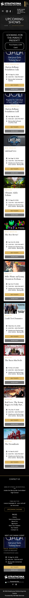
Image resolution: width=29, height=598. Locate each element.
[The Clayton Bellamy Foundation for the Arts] (26, 4)
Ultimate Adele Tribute (11, 194)
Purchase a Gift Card (15, 46)
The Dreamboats (12, 444)
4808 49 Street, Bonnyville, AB (14, 487)
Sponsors (14, 523)
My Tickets (14, 527)
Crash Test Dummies (14, 318)
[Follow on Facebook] (13, 584)
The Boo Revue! (11, 235)
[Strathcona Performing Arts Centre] (11, 4)
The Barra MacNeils (13, 360)
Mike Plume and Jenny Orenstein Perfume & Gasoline (14, 279)
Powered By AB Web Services (14, 595)
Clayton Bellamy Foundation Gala (12, 68)
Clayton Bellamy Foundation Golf (12, 110)
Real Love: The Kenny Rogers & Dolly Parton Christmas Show (14, 404)
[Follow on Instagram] (16, 584)
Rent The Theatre (14, 525)
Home (14, 517)
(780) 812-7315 (14, 501)
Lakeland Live (10, 151)
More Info (14, 89)
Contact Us (14, 530)
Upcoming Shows (14, 509)
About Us (14, 521)
